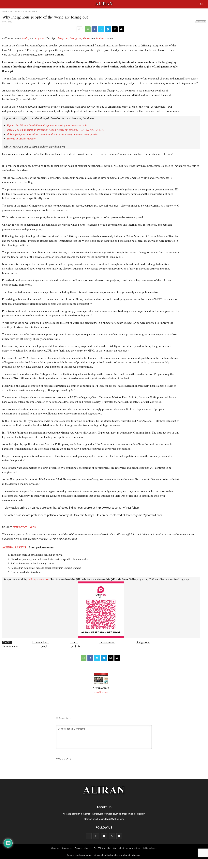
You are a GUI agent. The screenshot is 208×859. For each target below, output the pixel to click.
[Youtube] (119, 836)
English (39, 38)
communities (41, 642)
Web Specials (15, 11)
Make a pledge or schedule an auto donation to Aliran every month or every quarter (52, 134)
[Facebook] (94, 29)
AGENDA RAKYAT (14, 547)
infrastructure (10, 646)
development (107, 642)
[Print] (121, 29)
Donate (78, 848)
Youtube (100, 38)
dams (74, 642)
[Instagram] (96, 836)
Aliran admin (101, 688)
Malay (25, 38)
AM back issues (150, 848)
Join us (87, 848)
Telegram (63, 38)
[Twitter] (101, 29)
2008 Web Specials (30, 11)
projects (75, 646)
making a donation (38, 579)
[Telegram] (108, 29)
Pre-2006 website (102, 848)
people (44, 646)
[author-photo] (101, 683)
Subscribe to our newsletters (126, 848)
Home (4, 11)
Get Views (201, 22)
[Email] (115, 29)
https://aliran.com (101, 692)
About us (55, 848)
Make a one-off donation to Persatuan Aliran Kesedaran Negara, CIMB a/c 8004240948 (55, 129)
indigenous (143, 642)
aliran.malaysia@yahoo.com (110, 819)
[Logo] (104, 798)
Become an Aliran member (21, 138)
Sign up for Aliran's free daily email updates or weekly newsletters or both (47, 125)
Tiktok (86, 38)
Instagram (75, 38)
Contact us (67, 848)
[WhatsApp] (88, 29)
